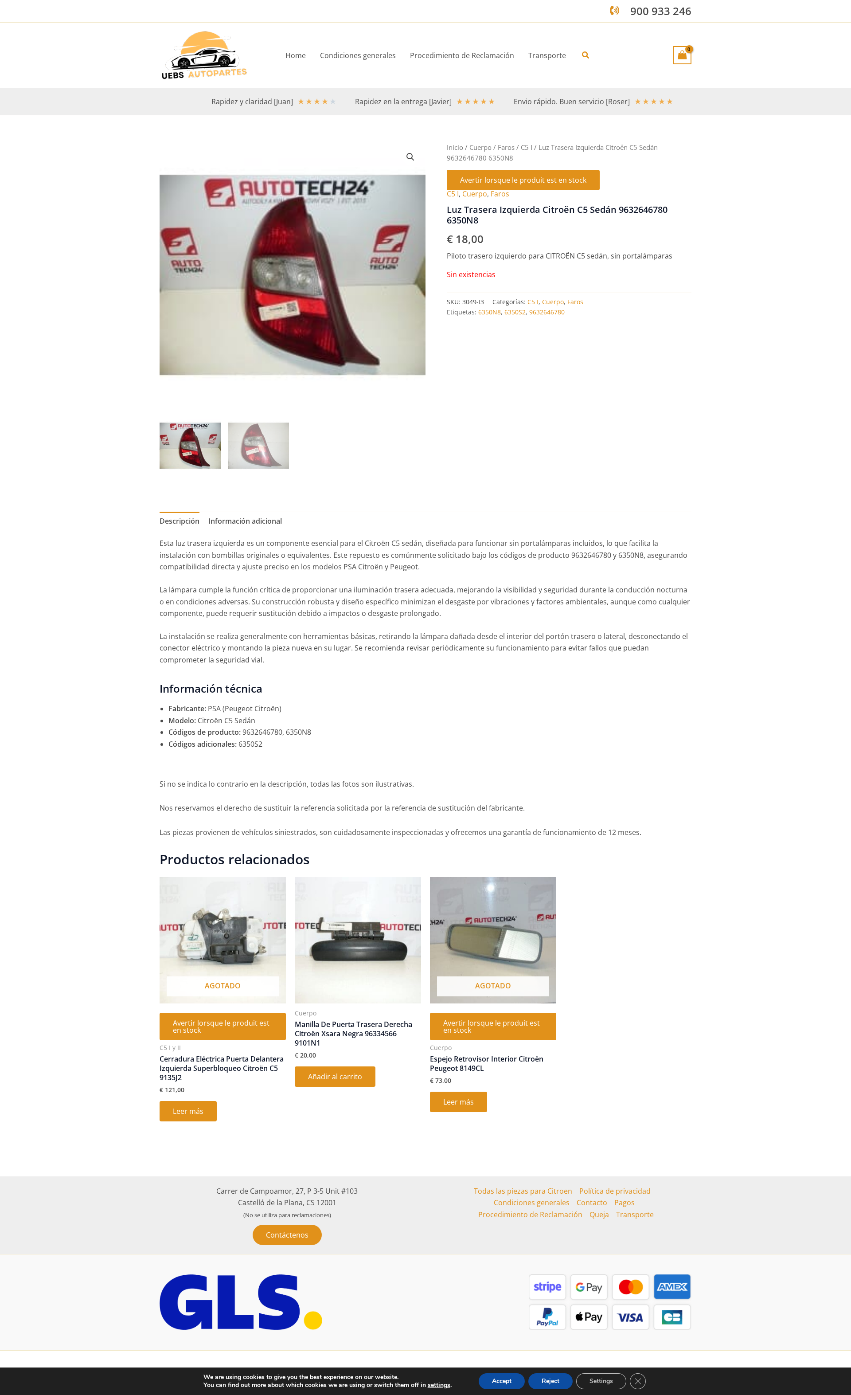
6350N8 (489, 312)
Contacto (592, 1202)
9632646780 (547, 312)
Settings (601, 1381)
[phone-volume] (614, 10)
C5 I (526, 147)
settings (439, 1385)
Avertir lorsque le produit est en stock (523, 180)
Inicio (455, 147)
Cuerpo (480, 147)
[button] (586, 55)
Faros (506, 147)
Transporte (635, 1214)
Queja (599, 1214)
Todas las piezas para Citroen (523, 1191)
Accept (501, 1381)
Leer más (188, 1111)
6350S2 (515, 312)
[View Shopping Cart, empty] (682, 55)
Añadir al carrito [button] (335, 1077)
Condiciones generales (532, 1202)
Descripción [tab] (179, 521)
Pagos (624, 1202)
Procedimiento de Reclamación (530, 1214)
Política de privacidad (615, 1191)
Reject (550, 1381)
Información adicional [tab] (245, 521)
